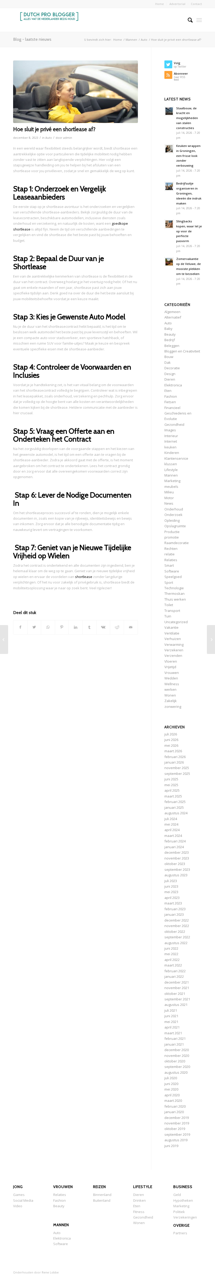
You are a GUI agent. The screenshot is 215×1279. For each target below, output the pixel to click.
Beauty (170, 334)
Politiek (179, 1211)
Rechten (171, 548)
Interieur (171, 435)
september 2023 (177, 869)
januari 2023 (174, 914)
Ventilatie (171, 633)
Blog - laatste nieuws (32, 39)
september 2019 (177, 1134)
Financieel (172, 407)
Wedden (171, 678)
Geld (177, 1194)
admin (67, 138)
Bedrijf (169, 339)
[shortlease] (75, 91)
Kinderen (171, 452)
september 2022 (177, 937)
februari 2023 (175, 909)
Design (169, 373)
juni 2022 (171, 948)
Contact (196, 4)
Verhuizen (172, 638)
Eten (167, 390)
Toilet (168, 604)
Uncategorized (176, 622)
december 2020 (176, 1049)
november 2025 (176, 767)
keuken (170, 447)
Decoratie (172, 368)
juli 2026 (170, 734)
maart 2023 (173, 903)
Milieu (169, 492)
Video (17, 1206)
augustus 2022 (175, 942)
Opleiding (172, 520)
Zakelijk (170, 700)
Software (171, 571)
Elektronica (173, 385)
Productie (172, 531)
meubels (171, 486)
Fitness (138, 1211)
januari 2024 (174, 847)
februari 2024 (175, 841)
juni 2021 (171, 1016)
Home (159, 4)
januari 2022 (174, 976)
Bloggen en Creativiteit (182, 351)
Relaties (170, 559)
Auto (48, 138)
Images (170, 430)
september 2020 (177, 1066)
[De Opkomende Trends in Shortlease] (4, 639)
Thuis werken (175, 599)
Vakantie (171, 627)
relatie (169, 554)
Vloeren (170, 661)
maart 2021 (173, 1033)
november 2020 (176, 1055)
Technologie (174, 588)
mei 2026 (171, 745)
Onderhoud (173, 509)
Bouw (168, 356)
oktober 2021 (174, 993)
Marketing (172, 480)
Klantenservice (176, 458)
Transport (172, 610)
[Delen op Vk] (103, 627)
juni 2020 (171, 1083)
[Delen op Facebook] (20, 627)
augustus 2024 (175, 813)
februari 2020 (175, 1106)
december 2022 (176, 920)
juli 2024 (170, 818)
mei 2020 (171, 1089)
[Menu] (199, 20)
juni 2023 (171, 886)
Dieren (169, 379)
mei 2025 (171, 784)
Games (19, 1194)
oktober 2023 (174, 863)
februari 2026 (175, 756)
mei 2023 (171, 891)
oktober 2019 (174, 1128)
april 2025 (172, 790)
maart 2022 (173, 965)
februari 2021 (175, 1038)
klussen (170, 464)
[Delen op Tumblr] (89, 627)
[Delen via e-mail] (131, 627)
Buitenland (101, 1200)
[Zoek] (187, 20)
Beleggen (171, 345)
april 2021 (172, 1027)
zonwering (172, 706)
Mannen (171, 475)
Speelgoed (173, 576)
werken (170, 689)
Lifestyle (171, 469)
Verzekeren (173, 650)
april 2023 (172, 897)
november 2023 (176, 858)
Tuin (167, 616)
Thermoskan (174, 593)
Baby (168, 328)
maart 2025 (173, 796)
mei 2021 (171, 1021)
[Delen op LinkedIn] (75, 627)
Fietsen (170, 402)
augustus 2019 (175, 1140)
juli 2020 (170, 1078)
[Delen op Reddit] (117, 627)
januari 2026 (174, 762)
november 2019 (176, 1123)
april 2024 (172, 829)
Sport (168, 582)
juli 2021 (170, 1010)
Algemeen (172, 311)
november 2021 (176, 987)
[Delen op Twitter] (34, 627)
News (168, 503)
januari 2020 (174, 1111)
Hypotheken (183, 1200)
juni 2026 (171, 739)
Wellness (171, 684)
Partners (180, 1233)
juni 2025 (171, 779)
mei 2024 (171, 824)
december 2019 (176, 1117)
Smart (169, 565)
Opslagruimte (175, 526)
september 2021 (177, 999)
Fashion (170, 396)
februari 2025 (175, 801)
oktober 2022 (174, 931)
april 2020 (172, 1095)
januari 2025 (174, 807)
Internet (170, 441)
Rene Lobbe (50, 1272)
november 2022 (176, 925)
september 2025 (177, 773)
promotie (171, 537)
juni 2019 (171, 1145)
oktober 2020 (174, 1061)
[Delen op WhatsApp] (48, 627)
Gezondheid (174, 424)
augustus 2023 (175, 875)
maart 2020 (173, 1100)
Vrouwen (171, 672)
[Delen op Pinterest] (62, 627)
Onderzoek (173, 514)
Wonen (170, 695)
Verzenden (173, 655)
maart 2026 (173, 751)
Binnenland (102, 1194)
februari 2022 (175, 971)
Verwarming (174, 644)
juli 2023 (170, 880)
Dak (167, 362)
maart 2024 (173, 835)
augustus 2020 (175, 1072)
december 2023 (176, 852)
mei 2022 (171, 953)
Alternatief (172, 317)
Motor (169, 497)
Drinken (139, 1200)
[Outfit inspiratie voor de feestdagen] (211, 639)
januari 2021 (174, 1044)
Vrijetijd (170, 666)
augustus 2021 (175, 1004)
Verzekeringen (185, 1217)
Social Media (23, 1200)
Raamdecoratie (176, 542)
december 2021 (176, 982)
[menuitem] (160, 4)
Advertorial (177, 4)
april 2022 (172, 959)
